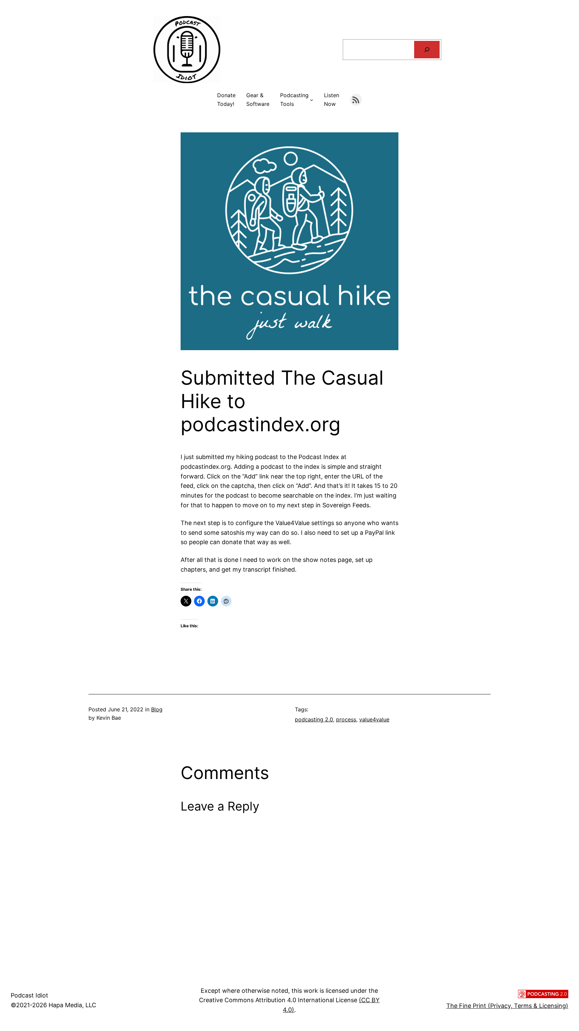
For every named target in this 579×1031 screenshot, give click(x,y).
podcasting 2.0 (314, 719)
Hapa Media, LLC (72, 1005)
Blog (157, 709)
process (346, 719)
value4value (374, 719)
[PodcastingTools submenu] (311, 100)
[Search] (427, 49)
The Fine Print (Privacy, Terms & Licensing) (507, 1005)
